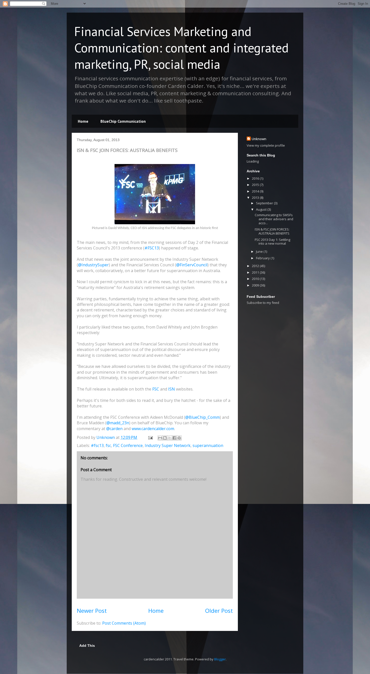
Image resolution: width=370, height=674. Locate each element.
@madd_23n (117, 423)
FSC (155, 389)
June (260, 251)
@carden (114, 428)
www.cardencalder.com (153, 428)
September (265, 203)
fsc (108, 445)
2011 (256, 272)
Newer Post (92, 611)
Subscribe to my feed (263, 302)
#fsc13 (97, 445)
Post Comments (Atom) (124, 623)
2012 (256, 266)
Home (83, 121)
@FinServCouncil (191, 265)
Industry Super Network (168, 445)
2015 (256, 184)
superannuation (208, 445)
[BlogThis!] (164, 437)
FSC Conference (128, 445)
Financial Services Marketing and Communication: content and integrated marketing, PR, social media (181, 47)
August (261, 209)
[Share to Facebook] (174, 437)
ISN (171, 389)
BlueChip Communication (123, 121)
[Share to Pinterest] (179, 437)
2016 (256, 178)
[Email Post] (150, 437)
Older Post (219, 611)
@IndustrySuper (93, 265)
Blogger (220, 659)
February (263, 258)
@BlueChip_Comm (202, 417)
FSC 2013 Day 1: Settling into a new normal (272, 241)
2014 (256, 191)
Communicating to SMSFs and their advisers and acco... (274, 219)
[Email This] (160, 437)
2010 (256, 278)
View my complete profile (266, 145)
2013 (256, 197)
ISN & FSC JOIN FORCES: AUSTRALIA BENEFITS (272, 231)
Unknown (259, 139)
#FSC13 (151, 248)
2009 (256, 285)
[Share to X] (169, 437)
